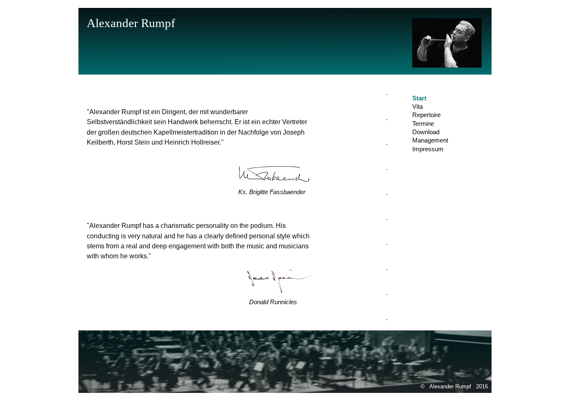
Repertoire (426, 115)
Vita (417, 106)
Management (430, 140)
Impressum (428, 149)
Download (425, 132)
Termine (423, 123)
